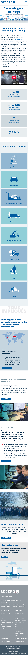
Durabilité (3, 615)
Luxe (16, 626)
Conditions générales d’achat (6, 627)
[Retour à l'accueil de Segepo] (8, 2)
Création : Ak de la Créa (14, 651)
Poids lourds (18, 631)
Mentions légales (10, 646)
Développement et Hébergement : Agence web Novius (14, 653)
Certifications (4, 620)
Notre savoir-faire (5, 641)
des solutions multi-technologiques (12, 40)
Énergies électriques (20, 618)
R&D (2, 618)
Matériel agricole (19, 629)
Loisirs (16, 624)
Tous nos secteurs (19, 613)
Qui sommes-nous (5, 613)
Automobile (17, 615)
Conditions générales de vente (7, 623)
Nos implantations (19, 641)
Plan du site (18, 646)
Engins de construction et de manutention (20, 621)
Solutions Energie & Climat (20, 634)
